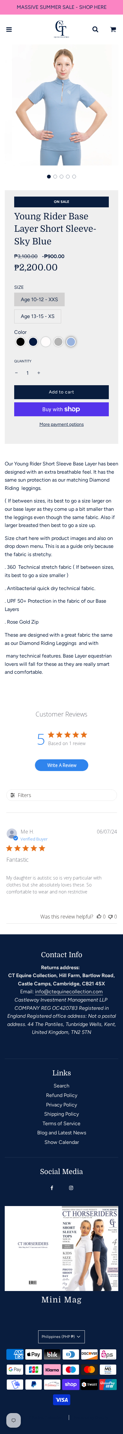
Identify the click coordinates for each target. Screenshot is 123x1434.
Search (61, 1086)
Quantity (23, 361)
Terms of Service (61, 1123)
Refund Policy (61, 1095)
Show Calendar (61, 1142)
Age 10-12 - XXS (39, 299)
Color (20, 332)
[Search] (95, 29)
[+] (39, 373)
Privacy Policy (61, 1105)
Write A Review (61, 765)
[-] (16, 373)
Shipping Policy (61, 1114)
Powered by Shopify (91, 1418)
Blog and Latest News (61, 1133)
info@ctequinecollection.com (69, 992)
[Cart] (113, 29)
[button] (49, 176)
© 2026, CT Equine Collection (37, 1418)
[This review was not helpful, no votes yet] (110, 916)
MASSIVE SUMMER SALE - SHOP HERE (62, 7)
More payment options (61, 424)
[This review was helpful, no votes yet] (99, 916)
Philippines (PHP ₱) (59, 1336)
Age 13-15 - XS (38, 316)
